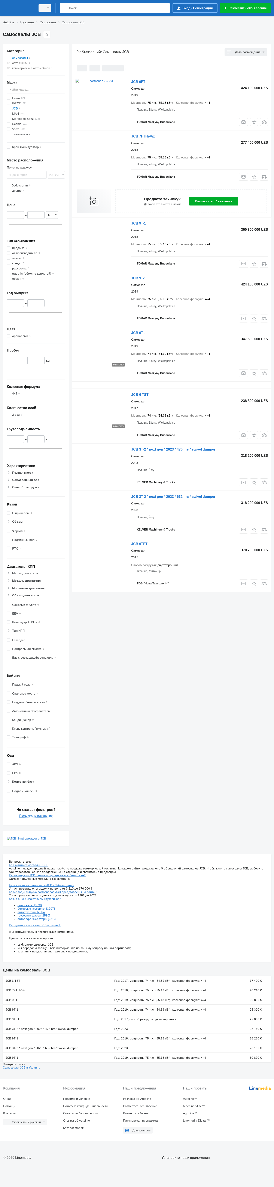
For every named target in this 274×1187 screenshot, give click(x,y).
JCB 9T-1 (138, 223)
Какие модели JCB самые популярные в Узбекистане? (47, 875)
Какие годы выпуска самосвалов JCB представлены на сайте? (53, 892)
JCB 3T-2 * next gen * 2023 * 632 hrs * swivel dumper (173, 496)
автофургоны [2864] (32, 912)
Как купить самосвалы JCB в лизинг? (35, 925)
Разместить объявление (213, 201)
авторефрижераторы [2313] (37, 919)
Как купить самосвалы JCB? (28, 865)
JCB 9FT (138, 82)
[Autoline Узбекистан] (18, 8)
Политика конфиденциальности (85, 1106)
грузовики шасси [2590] (34, 915)
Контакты (9, 1113)
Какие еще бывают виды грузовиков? (35, 898)
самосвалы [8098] (30, 905)
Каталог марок (73, 1127)
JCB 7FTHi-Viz (143, 136)
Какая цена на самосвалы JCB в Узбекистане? (41, 885)
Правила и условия (76, 1098)
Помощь (9, 1106)
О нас (7, 1098)
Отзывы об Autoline (76, 1120)
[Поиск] (64, 8)
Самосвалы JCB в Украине (21, 1067)
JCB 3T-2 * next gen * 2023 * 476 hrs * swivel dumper (173, 449)
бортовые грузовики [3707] (36, 908)
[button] (254, 122)
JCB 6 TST (140, 394)
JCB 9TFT (139, 544)
